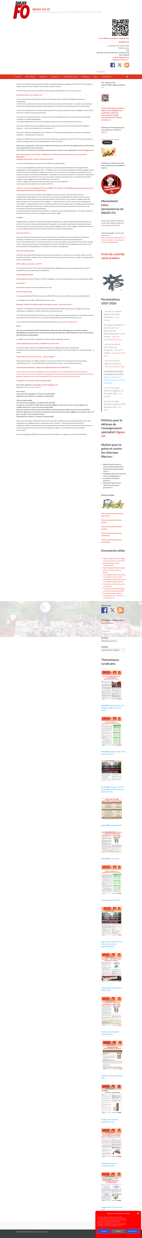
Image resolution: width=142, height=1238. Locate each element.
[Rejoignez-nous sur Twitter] (119, 65)
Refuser (118, 1231)
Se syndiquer (106, 77)
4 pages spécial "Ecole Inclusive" (112, 1207)
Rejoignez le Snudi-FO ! (121, 59)
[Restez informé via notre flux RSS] (126, 65)
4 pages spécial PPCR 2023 (110, 900)
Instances (85, 77)
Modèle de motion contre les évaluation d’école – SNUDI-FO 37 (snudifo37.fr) (113, 595)
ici (107, 168)
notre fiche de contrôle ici (32, 387)
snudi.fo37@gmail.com (121, 57)
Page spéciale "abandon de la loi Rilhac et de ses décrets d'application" (111, 944)
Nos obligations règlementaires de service (112, 708)
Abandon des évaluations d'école (112, 1076)
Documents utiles (70, 77)
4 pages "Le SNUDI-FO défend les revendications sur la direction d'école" (112, 789)
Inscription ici (106, 120)
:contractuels (110, 858)
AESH (95, 77)
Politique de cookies (113, 1235)
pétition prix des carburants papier (110, 139)
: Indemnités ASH (111, 825)
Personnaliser (132, 1231)
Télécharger (107, 142)
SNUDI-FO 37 (41, 9)
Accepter (104, 1231)
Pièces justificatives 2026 (115, 366)
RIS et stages (30, 77)
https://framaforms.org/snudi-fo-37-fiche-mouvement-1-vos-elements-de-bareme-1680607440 (113, 240)
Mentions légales (123, 1235)
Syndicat (43, 77)
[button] (138, 1213)
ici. (102, 87)
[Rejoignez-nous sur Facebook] (112, 65)
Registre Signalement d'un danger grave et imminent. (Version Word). (114, 570)
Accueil (18, 77)
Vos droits (55, 77)
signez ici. (104, 132)
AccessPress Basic (43, 1231)
